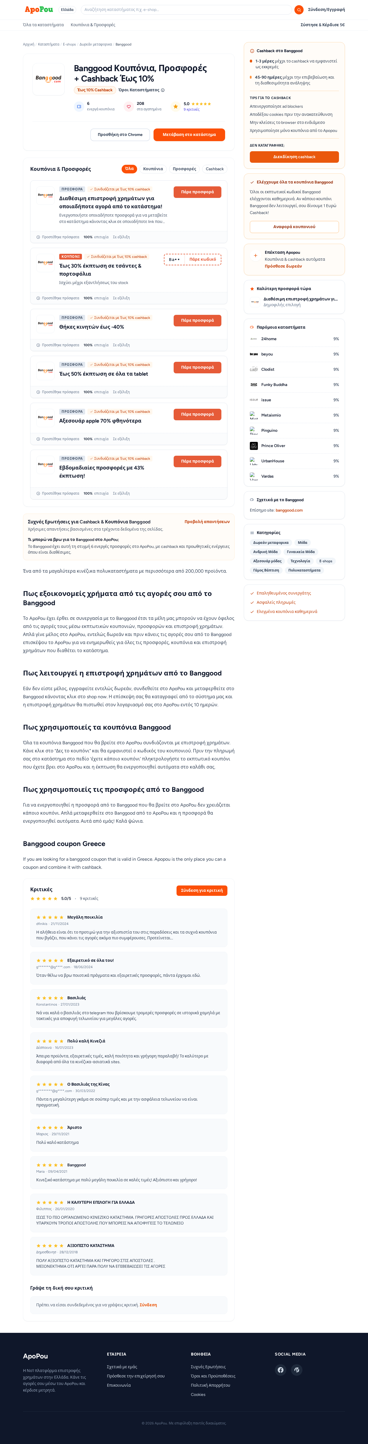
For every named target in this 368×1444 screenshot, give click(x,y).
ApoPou (35, 1356)
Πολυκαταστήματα (304, 570)
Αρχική (28, 44)
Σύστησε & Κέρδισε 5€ (323, 24)
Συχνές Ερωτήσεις (208, 1366)
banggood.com (289, 510)
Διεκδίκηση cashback (294, 156)
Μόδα (302, 543)
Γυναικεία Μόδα (301, 552)
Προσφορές (184, 168)
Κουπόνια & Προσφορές (93, 24)
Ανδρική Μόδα (265, 552)
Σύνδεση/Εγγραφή (326, 9)
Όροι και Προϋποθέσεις (213, 1376)
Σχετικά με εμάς (122, 1366)
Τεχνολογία (300, 561)
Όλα (129, 168)
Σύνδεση (148, 1305)
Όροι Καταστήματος (138, 90)
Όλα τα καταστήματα (43, 24)
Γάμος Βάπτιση (266, 570)
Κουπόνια (153, 168)
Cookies (198, 1394)
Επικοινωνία (119, 1385)
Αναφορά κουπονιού (294, 226)
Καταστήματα (48, 44)
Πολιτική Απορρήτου (210, 1385)
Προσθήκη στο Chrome (120, 134)
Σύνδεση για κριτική (202, 890)
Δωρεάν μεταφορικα (96, 44)
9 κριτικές (192, 109)
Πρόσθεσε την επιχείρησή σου (136, 1376)
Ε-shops (69, 44)
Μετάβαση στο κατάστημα (189, 134)
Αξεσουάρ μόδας (267, 561)
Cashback (215, 168)
